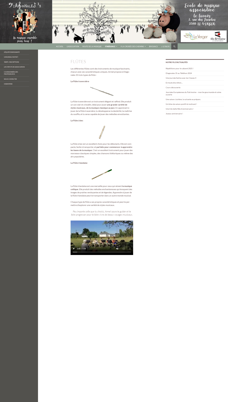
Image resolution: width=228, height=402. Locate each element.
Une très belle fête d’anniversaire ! (180, 109)
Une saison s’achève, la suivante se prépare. (183, 99)
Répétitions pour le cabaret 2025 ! (180, 68)
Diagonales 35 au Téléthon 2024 (179, 73)
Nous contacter (10, 79)
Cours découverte (173, 87)
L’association (73, 46)
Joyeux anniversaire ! (174, 113)
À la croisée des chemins (132, 46)
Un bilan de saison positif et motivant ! (181, 104)
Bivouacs (153, 46)
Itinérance (110, 46)
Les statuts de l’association (14, 67)
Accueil (59, 46)
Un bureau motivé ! (11, 57)
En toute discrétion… (174, 83)
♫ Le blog (165, 46)
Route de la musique (92, 46)
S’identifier (8, 84)
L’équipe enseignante (12, 52)
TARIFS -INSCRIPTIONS (11, 62)
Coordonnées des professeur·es (11, 73)
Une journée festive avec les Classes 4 (181, 78)
